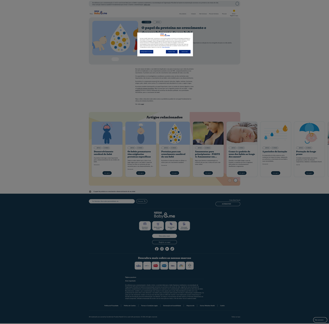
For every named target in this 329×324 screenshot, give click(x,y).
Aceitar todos (185, 51)
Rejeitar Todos (171, 51)
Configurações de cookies (147, 51)
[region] (165, 44)
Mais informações (166, 47)
